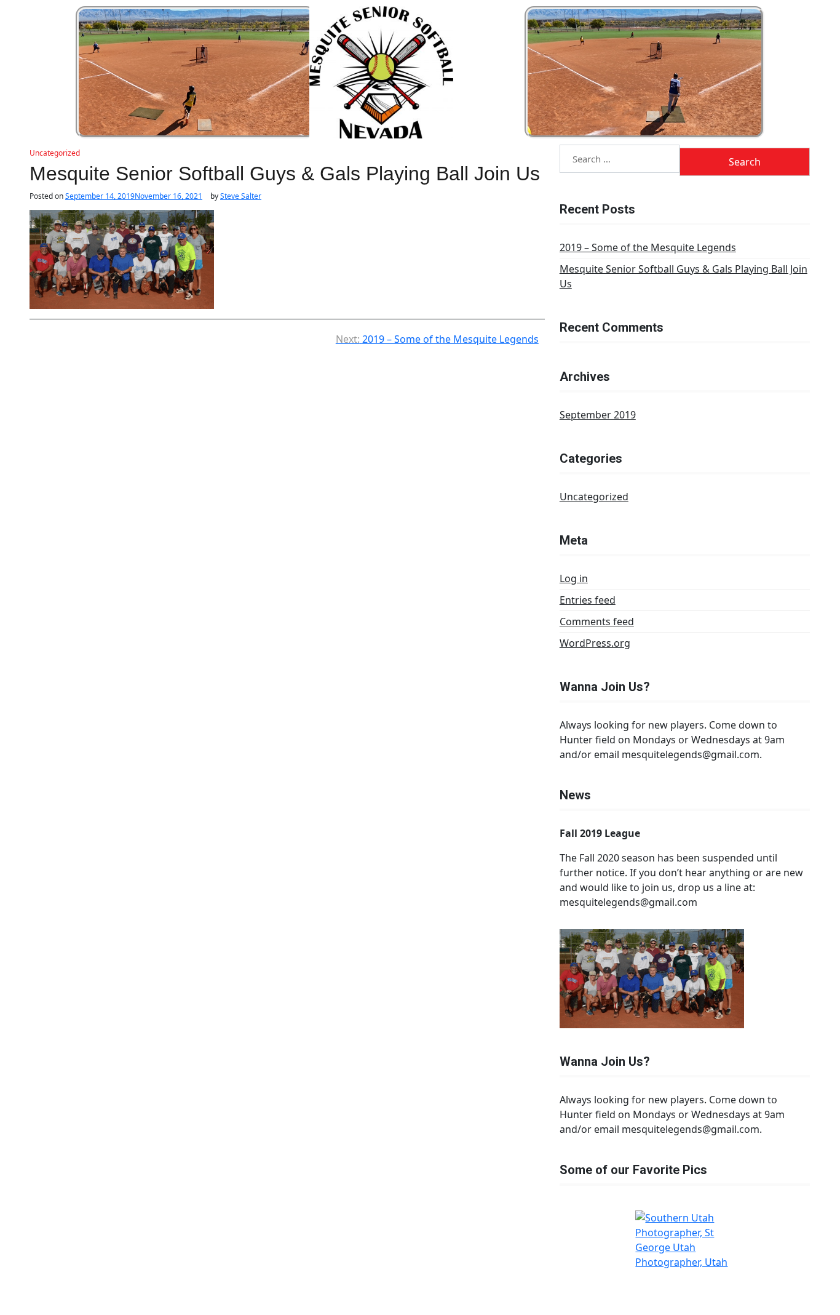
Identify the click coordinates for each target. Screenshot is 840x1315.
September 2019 (598, 415)
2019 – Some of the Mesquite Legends (648, 247)
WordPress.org (595, 643)
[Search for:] (620, 160)
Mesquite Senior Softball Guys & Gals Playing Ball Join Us (683, 276)
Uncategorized (55, 153)
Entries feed (588, 600)
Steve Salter (240, 196)
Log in (574, 578)
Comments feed (597, 621)
